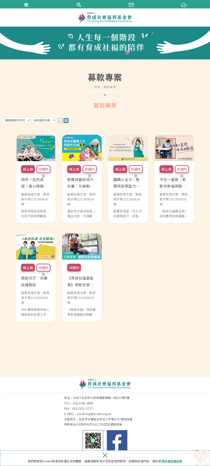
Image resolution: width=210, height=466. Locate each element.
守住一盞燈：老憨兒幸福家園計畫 (174, 179)
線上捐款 (28, 170)
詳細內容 (44, 170)
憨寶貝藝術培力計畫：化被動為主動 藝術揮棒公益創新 (82, 179)
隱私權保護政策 (172, 461)
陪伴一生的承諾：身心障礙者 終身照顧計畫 (36, 179)
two (60, 120)
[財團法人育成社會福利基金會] (105, 17)
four (66, 120)
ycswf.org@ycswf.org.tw (94, 414)
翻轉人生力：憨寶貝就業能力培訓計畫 (128, 179)
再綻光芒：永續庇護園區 (36, 277)
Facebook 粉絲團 (117, 440)
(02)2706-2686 (83, 403)
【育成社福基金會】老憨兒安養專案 (82, 277)
